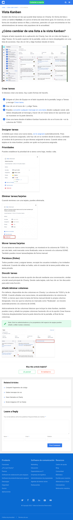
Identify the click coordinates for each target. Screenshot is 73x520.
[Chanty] (3, 2)
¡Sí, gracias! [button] (27, 372)
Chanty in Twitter (22, 501)
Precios (4, 471)
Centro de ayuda (61, 464)
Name (6, 436)
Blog (57, 468)
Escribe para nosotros (63, 478)
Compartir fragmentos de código (16, 387)
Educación (34, 468)
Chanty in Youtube (45, 501)
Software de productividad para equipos (15, 478)
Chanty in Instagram (34, 501)
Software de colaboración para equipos (15, 475)
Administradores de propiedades (42, 478)
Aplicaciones (6, 492)
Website (49, 436)
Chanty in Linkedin (39, 501)
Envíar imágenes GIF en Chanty (16, 402)
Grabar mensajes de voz (14, 392)
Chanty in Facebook (28, 501)
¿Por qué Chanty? (8, 468)
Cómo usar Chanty (12, 7)
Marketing (34, 464)
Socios (4, 488)
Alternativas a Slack (62, 481)
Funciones (5, 464)
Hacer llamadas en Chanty (14, 397)
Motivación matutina (63, 488)
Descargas (5, 481)
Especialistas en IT (37, 471)
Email (28, 436)
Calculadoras (60, 485)
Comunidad (60, 471)
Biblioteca (59, 475)
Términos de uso (23, 517)
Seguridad (5, 485)
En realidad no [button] (46, 372)
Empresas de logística (38, 475)
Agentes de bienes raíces (39, 481)
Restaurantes (35, 485)
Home (3, 7)
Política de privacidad (8, 517)
